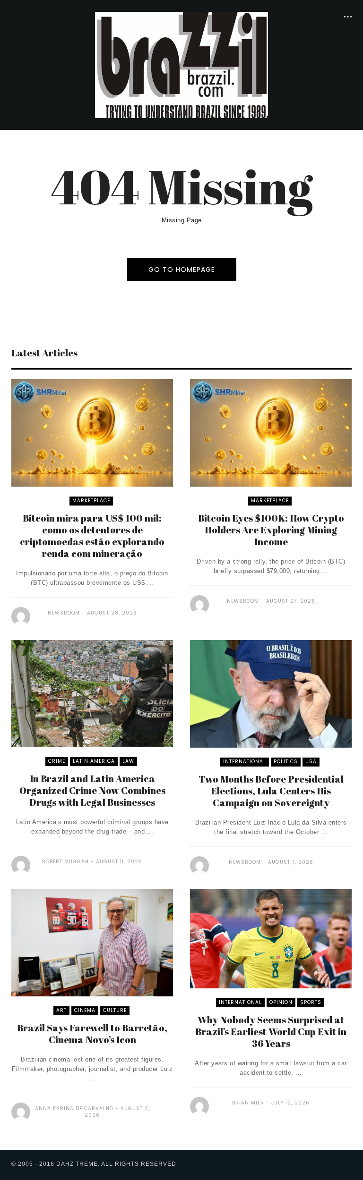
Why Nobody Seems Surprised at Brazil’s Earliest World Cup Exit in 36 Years (270, 1031)
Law (128, 761)
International (244, 761)
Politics (286, 761)
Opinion (281, 1002)
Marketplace (91, 500)
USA (311, 761)
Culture (115, 1010)
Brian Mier (248, 1102)
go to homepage (181, 269)
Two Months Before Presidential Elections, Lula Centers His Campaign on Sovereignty (271, 791)
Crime (56, 761)
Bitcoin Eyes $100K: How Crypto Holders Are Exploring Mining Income (271, 530)
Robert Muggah (65, 861)
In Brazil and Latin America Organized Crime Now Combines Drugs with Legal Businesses (92, 790)
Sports (310, 1002)
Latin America (94, 761)
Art (61, 1010)
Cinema (84, 1010)
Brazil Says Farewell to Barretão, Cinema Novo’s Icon (92, 1033)
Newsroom (64, 612)
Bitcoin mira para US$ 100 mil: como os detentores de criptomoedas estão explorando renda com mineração (92, 536)
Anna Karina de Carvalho (74, 1108)
